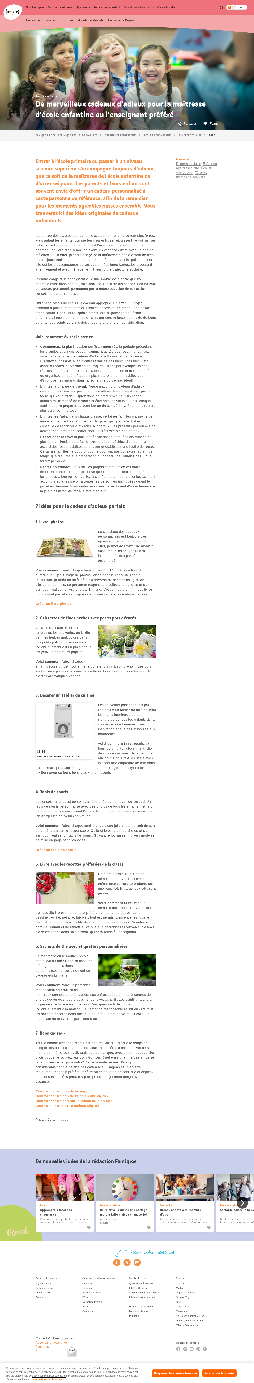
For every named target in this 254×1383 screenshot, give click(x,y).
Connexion (239, 7)
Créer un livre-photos (54, 604)
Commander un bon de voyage (61, 1091)
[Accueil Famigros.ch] (12, 12)
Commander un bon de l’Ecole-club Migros (72, 1096)
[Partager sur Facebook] (116, 1262)
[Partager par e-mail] (137, 1262)
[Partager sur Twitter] (127, 1262)
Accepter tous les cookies (219, 1373)
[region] (127, 1373)
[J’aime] (89, 1228)
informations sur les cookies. (49, 1379)
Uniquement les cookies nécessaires (175, 1373)
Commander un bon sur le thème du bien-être (74, 1101)
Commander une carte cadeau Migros (67, 1106)
